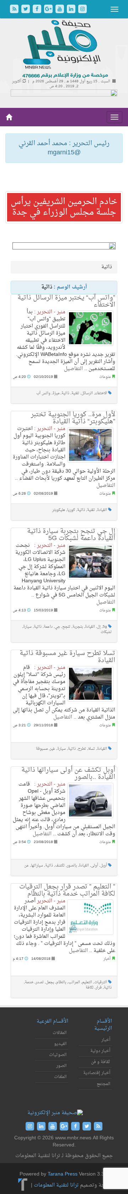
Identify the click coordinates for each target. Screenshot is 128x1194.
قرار (99, 987)
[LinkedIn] (72, 10)
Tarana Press (63, 1174)
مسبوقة (42, 748)
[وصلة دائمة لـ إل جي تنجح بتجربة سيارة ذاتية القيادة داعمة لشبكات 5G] (90, 561)
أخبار (107, 959)
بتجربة (78, 626)
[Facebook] (37, 10)
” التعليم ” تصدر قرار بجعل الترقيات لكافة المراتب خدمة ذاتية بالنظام (67, 890)
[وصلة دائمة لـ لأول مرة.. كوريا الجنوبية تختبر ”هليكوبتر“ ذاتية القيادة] (90, 445)
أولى (94, 865)
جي (57, 626)
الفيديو (60, 1044)
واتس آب (43, 393)
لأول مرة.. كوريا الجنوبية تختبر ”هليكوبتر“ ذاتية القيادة (73, 418)
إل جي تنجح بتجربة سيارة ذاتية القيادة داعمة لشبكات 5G (71, 535)
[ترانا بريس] (23, 1185)
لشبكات (106, 632)
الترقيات (100, 982)
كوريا (71, 510)
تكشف (60, 865)
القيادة (102, 510)
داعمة (48, 626)
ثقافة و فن (100, 1062)
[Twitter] (26, 10)
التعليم (87, 982)
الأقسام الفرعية (52, 1021)
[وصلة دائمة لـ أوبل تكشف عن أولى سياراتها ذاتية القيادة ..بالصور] (90, 800)
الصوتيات (57, 1055)
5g (105, 626)
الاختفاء (101, 393)
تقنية (75, 393)
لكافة (90, 987)
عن (26, 865)
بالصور (72, 865)
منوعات (105, 377)
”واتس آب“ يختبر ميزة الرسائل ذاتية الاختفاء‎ (66, 301)
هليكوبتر (58, 510)
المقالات (59, 1033)
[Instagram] (82, 10)
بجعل (50, 982)
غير (52, 748)
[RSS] (15, 10)
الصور (61, 1066)
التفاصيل (73, 369)
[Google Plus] (49, 10)
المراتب (74, 982)
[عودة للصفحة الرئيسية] (64, 49)
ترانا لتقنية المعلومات (56, 1185)
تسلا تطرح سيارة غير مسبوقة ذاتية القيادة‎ (67, 657)
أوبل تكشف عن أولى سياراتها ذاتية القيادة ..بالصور (68, 773)
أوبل (103, 865)
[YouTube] (60, 10)
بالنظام (61, 982)
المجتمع (103, 1084)
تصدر (40, 982)
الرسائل (87, 393)
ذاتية (65, 393)
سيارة (27, 626)
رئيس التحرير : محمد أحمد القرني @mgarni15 (64, 148)
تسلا (91, 748)
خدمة (29, 982)
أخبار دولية (100, 1051)
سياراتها (37, 865)
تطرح (82, 748)
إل (99, 626)
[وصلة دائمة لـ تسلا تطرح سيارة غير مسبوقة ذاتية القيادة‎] (90, 683)
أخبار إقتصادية (96, 1073)
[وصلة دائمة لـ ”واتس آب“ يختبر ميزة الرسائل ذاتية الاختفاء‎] (90, 328)
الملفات (60, 1077)
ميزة (56, 393)
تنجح (66, 626)
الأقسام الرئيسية (103, 1025)
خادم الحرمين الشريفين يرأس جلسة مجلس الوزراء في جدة (64, 207)
